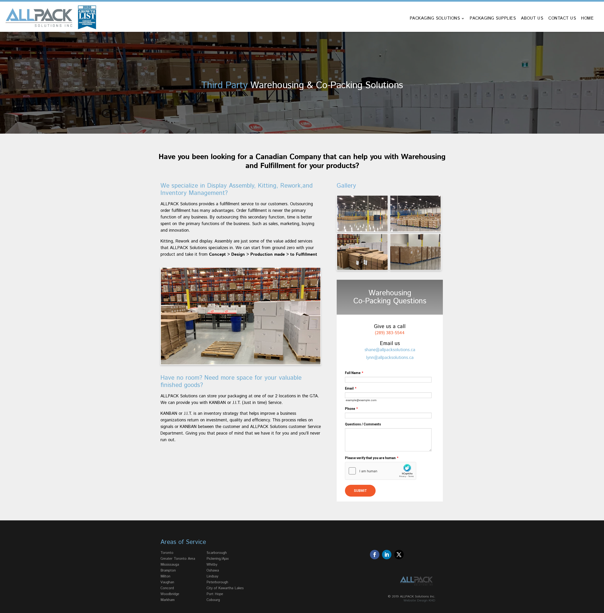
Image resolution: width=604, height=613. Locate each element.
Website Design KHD (419, 600)
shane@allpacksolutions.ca (390, 350)
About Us (532, 19)
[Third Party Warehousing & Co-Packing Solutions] (362, 230)
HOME (587, 19)
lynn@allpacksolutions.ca (390, 358)
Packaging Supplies (493, 19)
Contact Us (562, 19)
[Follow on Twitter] (399, 554)
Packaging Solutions (435, 19)
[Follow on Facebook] (374, 554)
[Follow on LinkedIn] (386, 554)
